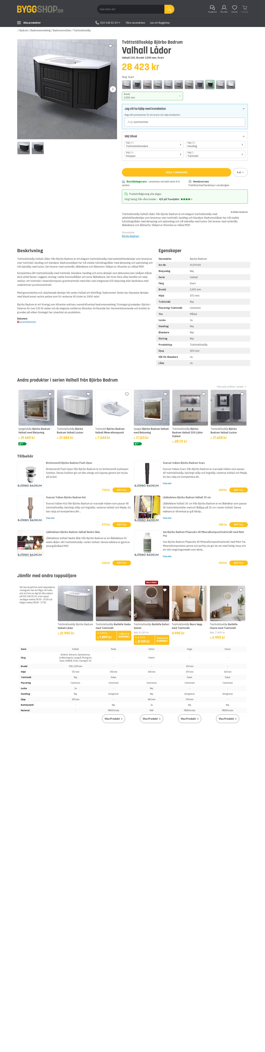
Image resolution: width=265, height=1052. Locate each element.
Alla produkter (32, 22)
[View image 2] (38, 148)
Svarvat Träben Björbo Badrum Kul (66, 497)
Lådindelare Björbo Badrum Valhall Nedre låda (73, 532)
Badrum (23, 30)
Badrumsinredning (40, 30)
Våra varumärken (135, 22)
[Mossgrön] (178, 84)
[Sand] (189, 84)
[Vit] (230, 84)
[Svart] (210, 84)
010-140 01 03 (109, 22)
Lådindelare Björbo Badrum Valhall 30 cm (187, 497)
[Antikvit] (126, 84)
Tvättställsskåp (82, 30)
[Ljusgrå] (168, 84)
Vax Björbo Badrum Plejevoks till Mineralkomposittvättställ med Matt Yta (203, 533)
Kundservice (212, 12)
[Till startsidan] (40, 9)
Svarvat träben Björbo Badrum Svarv (184, 462)
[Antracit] (137, 84)
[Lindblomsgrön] (157, 84)
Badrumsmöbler (62, 30)
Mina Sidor (224, 12)
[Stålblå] (199, 84)
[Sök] (169, 9)
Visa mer (167, 483)
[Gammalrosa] (147, 84)
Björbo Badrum (130, 236)
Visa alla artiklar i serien (230, 386)
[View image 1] (23, 148)
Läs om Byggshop (160, 22)
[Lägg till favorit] (110, 46)
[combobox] (152, 96)
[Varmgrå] (220, 84)
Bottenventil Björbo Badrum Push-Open (69, 462)
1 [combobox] (239, 172)
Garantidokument (27, 322)
